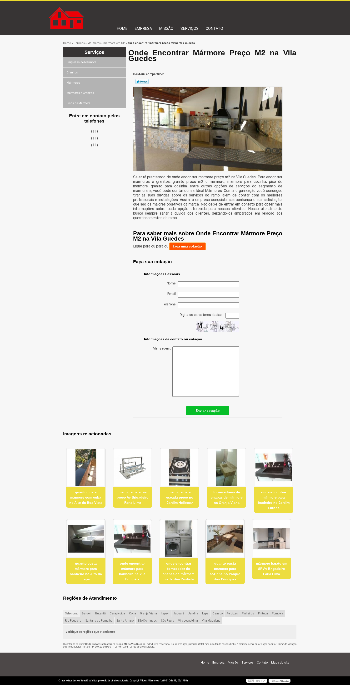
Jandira (193, 613)
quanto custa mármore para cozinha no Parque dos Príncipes (225, 571)
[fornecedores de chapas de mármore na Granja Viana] (226, 467)
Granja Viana (148, 613)
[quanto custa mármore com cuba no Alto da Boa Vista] (85, 467)
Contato (214, 28)
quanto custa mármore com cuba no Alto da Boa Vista (85, 497)
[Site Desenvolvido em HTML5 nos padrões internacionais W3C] (256, 681)
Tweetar (142, 81)
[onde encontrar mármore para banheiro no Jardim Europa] (273, 467)
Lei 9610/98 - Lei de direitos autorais (134, 646)
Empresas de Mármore (81, 62)
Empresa (143, 28)
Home (122, 28)
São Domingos (147, 620)
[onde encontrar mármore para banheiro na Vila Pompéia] (132, 538)
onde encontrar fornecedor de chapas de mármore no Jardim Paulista (179, 571)
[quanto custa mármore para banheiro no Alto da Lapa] (85, 538)
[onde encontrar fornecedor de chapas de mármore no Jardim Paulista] (178, 538)
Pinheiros (248, 613)
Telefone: (170, 304)
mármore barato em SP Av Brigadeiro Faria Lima (271, 568)
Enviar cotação (207, 410)
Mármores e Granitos (80, 93)
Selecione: (71, 613)
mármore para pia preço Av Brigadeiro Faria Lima (133, 497)
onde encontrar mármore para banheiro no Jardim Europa (274, 500)
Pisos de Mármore (78, 103)
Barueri (86, 613)
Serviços (189, 28)
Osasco (217, 613)
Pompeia (277, 613)
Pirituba (263, 613)
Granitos (72, 72)
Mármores (73, 82)
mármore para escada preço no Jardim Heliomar (179, 497)
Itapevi (165, 613)
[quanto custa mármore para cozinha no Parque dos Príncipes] (225, 538)
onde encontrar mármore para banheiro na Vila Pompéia (132, 571)
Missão (166, 28)
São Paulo (167, 620)
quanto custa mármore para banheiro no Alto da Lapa (86, 571)
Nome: (172, 283)
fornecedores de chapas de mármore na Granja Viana (227, 497)
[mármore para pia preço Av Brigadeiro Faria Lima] (132, 467)
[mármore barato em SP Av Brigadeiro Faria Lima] (271, 538)
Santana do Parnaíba (98, 620)
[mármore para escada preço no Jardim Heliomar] (179, 467)
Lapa (205, 613)
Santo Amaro (125, 620)
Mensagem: (162, 348)
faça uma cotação (187, 246)
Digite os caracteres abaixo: (201, 315)
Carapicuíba (117, 613)
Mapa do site (280, 662)
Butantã (100, 613)
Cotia (132, 613)
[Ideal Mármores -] (85, 10)
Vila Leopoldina (188, 620)
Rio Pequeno (73, 620)
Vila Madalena (211, 620)
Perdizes (232, 613)
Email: (172, 294)
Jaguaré (178, 613)
